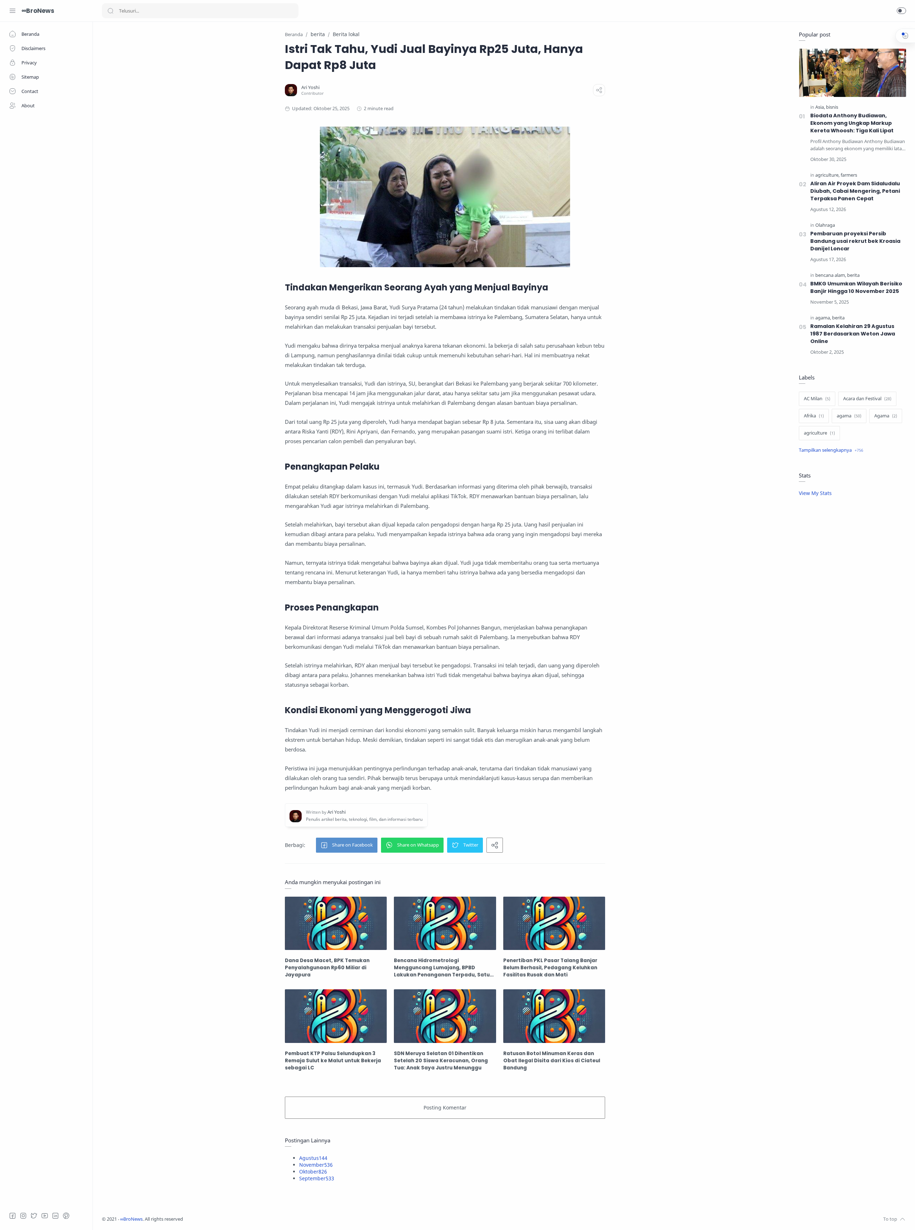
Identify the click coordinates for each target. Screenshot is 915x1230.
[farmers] (849, 175)
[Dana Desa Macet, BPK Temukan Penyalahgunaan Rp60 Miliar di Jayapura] (336, 923)
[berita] (853, 275)
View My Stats (815, 493)
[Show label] (831, 450)
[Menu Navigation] (12, 10)
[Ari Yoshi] (310, 87)
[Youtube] (44, 1215)
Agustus (313, 1158)
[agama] (823, 318)
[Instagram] (23, 1215)
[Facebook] (12, 1215)
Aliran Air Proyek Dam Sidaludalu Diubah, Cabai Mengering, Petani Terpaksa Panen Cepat (855, 191)
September (316, 1178)
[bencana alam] (830, 275)
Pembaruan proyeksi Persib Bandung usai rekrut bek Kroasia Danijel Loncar (855, 241)
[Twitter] (34, 1215)
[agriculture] (827, 175)
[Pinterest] (66, 1215)
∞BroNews (37, 10)
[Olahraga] (825, 225)
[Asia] (820, 107)
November (316, 1164)
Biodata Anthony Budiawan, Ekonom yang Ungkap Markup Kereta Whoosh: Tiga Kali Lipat (852, 123)
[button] (901, 11)
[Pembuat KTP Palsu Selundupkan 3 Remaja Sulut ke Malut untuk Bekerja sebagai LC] (336, 1016)
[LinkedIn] (55, 1215)
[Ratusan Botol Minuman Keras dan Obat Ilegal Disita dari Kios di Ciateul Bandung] (554, 1016)
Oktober (313, 1171)
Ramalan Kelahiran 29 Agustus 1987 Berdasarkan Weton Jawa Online (852, 334)
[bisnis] (832, 107)
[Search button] (110, 10)
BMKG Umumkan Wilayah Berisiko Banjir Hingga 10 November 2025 (856, 287)
